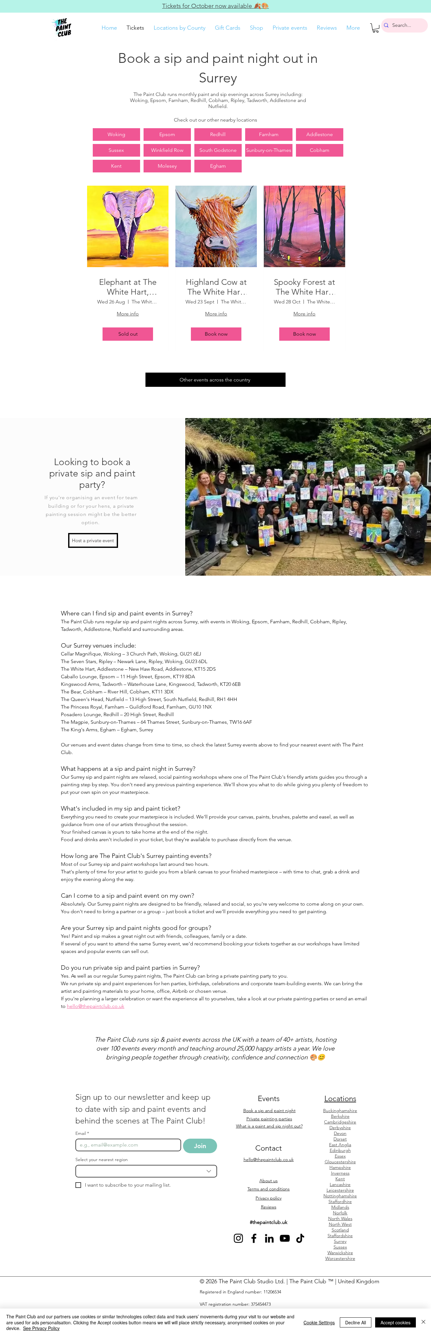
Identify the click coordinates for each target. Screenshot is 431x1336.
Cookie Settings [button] (319, 1322)
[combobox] (146, 1171)
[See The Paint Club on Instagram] (238, 1238)
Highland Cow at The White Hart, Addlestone (216, 287)
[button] (375, 28)
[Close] (423, 1322)
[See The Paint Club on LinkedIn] (269, 1238)
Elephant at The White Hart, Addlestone (127, 287)
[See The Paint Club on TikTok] (300, 1238)
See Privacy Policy (41, 1328)
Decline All (355, 1322)
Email (82, 1133)
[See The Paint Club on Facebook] (254, 1238)
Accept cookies (395, 1322)
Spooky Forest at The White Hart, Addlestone (304, 287)
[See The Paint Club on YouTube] (285, 1238)
